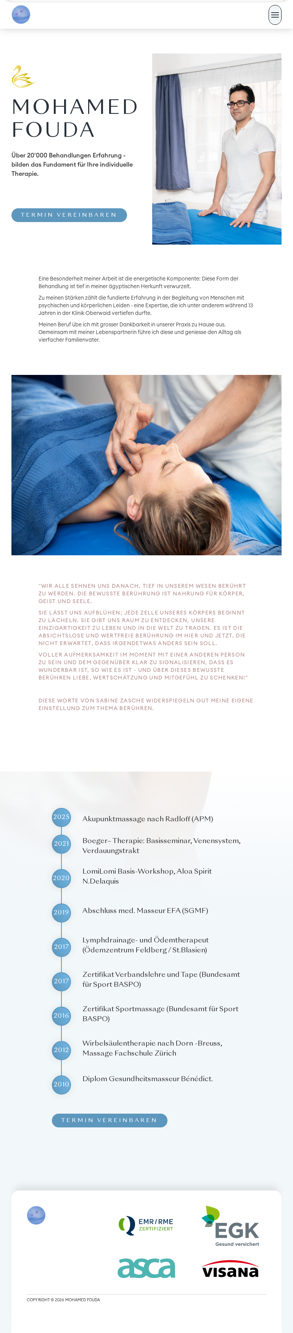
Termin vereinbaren (69, 215)
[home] (21, 14)
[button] (275, 15)
